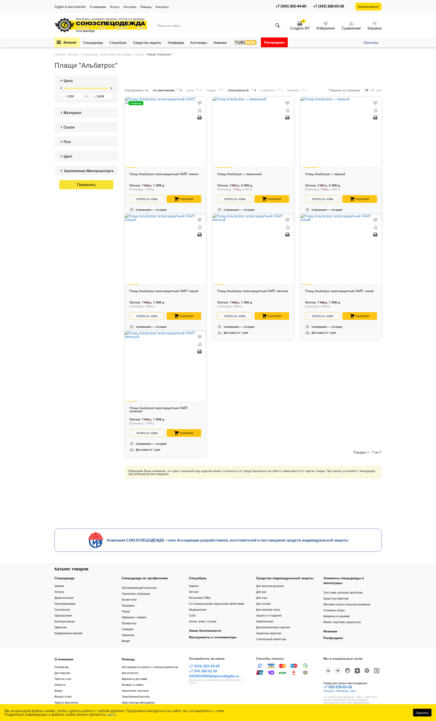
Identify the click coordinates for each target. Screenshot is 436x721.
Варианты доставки (134, 679)
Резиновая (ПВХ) (200, 597)
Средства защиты (147, 42)
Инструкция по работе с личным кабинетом (150, 667)
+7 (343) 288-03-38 (328, 6)
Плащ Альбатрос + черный (325, 174)
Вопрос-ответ (63, 696)
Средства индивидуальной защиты (285, 578)
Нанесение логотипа (135, 690)
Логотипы (129, 7)
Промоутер (129, 623)
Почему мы (61, 667)
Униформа (176, 42)
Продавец (128, 605)
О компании (98, 7)
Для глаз (261, 597)
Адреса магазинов (66, 702)
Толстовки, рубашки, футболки (343, 592)
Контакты (162, 7)
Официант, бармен (134, 617)
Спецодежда (93, 42)
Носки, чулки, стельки (202, 621)
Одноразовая (63, 615)
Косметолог (129, 599)
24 (372, 90)
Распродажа (274, 42)
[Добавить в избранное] (199, 103)
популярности (238, 90)
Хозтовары (198, 42)
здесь (111, 714)
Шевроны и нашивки (336, 616)
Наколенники (264, 621)
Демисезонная (64, 597)
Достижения (62, 673)
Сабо (192, 615)
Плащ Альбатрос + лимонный (239, 174)
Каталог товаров (71, 569)
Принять (422, 712)
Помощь (146, 7)
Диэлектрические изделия (273, 627)
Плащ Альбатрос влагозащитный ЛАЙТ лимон (163, 174)
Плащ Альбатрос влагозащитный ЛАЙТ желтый (252, 291)
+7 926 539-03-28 (337, 686)
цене (190, 90)
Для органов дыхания (270, 586)
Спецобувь (118, 42)
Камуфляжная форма (68, 633)
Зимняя (59, 586)
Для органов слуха (268, 609)
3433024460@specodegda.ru (214, 676)
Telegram (329, 691)
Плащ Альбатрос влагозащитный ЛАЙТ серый (163, 291)
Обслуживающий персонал (139, 587)
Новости (59, 684)
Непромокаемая (65, 603)
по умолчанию (164, 90)
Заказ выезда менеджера (138, 702)
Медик (126, 641)
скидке (211, 90)
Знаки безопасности (205, 630)
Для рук (261, 592)
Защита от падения (269, 615)
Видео (58, 690)
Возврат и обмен (133, 684)
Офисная (60, 627)
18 (366, 90)
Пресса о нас (63, 679)
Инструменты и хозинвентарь (213, 637)
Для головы (263, 603)
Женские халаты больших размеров (346, 604)
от (64, 96)
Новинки (220, 42)
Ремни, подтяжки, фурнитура (342, 622)
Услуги (114, 7)
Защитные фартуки (268, 633)
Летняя (59, 592)
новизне (293, 90)
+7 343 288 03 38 (203, 671)
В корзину (187, 199)
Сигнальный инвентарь (271, 639)
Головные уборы (334, 610)
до (95, 96)
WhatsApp (342, 691)
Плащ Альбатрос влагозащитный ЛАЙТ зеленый (158, 409)
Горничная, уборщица (136, 593)
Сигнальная (62, 609)
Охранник (128, 635)
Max (353, 691)
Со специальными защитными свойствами (216, 603)
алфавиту (268, 90)
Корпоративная (64, 621)
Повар (126, 611)
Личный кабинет (368, 6)
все (379, 90)
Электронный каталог (136, 696)
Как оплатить (130, 673)
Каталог (70, 42)
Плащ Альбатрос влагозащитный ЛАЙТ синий (339, 291)
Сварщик (127, 629)
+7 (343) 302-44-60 (290, 6)
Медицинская (197, 609)
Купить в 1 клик (146, 199)
